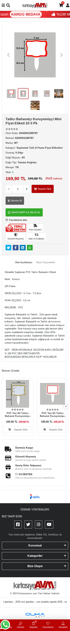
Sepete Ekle (44, 188)
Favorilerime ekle (17, 220)
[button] (8, 54)
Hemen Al (16, 200)
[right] (66, 406)
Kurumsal (35, 545)
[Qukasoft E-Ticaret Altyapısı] (35, 615)
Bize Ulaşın (35, 566)
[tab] (23, 262)
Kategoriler (35, 555)
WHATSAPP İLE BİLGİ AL (25, 212)
